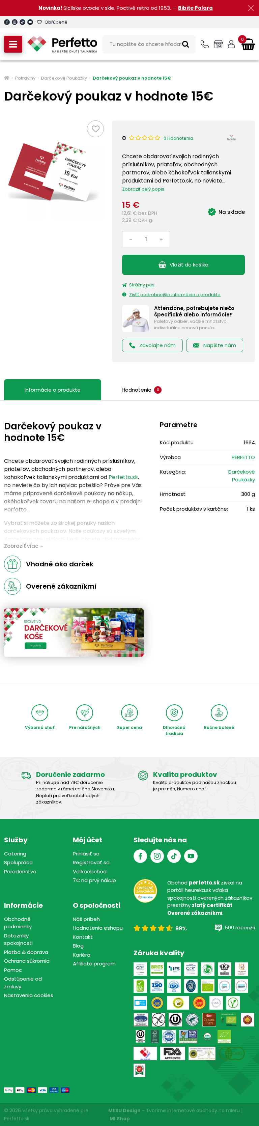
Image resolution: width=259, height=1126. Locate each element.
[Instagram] (15, 22)
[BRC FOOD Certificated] (140, 986)
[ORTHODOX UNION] (175, 1019)
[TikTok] (22, 22)
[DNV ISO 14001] (241, 986)
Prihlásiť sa (86, 853)
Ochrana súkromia (27, 960)
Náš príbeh (86, 919)
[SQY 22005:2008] (191, 969)
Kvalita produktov (185, 774)
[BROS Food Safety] (157, 969)
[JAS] (232, 1053)
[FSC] (155, 1036)
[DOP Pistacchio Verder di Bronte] (202, 1053)
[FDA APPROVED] (172, 1053)
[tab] (141, 389)
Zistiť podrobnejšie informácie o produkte (175, 294)
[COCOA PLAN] (209, 1019)
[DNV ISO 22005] (224, 986)
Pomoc (13, 970)
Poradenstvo (20, 871)
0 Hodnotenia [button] (178, 138)
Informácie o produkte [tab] (53, 389)
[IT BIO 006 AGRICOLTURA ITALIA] (207, 986)
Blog (78, 945)
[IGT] (216, 1003)
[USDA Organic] (207, 1036)
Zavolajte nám (157, 345)
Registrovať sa (91, 862)
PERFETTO (243, 457)
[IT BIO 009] (224, 1036)
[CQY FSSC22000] (140, 969)
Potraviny (25, 78)
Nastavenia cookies (28, 995)
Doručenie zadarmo (70, 774)
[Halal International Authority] (241, 969)
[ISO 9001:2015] (157, 986)
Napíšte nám (219, 345)
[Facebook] (7, 22)
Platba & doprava (26, 952)
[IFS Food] (174, 969)
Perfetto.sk (123, 477)
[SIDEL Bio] (228, 1019)
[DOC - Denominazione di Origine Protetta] (199, 1003)
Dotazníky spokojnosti (18, 939)
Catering (15, 853)
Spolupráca (18, 862)
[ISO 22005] (174, 986)
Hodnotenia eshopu (98, 927)
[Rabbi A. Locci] (224, 969)
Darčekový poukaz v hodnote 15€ (132, 78)
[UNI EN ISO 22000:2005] (141, 1019)
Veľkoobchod (90, 871)
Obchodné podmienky (18, 923)
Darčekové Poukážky (64, 78)
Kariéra (81, 954)
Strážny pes (141, 285)
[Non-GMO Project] (188, 1036)
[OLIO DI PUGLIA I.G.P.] (247, 1019)
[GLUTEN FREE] (158, 1019)
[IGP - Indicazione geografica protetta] (157, 1003)
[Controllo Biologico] (207, 969)
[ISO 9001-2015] (169, 1036)
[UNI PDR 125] (145, 1053)
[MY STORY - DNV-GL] (140, 1003)
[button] (13, 44)
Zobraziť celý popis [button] (143, 189)
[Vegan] (233, 1003)
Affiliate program (94, 963)
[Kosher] (140, 1036)
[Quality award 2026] (139, 1070)
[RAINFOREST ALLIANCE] (192, 1019)
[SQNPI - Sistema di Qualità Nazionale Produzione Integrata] (178, 1003)
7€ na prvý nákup (94, 880)
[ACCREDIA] (191, 986)
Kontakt (83, 936)
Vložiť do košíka (189, 264)
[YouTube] (30, 22)
